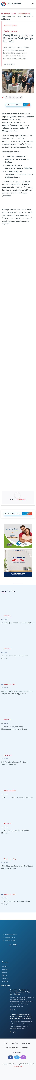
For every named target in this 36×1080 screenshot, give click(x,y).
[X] (17, 1057)
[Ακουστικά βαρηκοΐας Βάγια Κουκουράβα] (18, 536)
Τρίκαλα (4, 966)
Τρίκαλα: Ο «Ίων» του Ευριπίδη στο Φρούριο (17, 798)
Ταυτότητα (24, 1047)
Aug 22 (13, 1009)
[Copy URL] (21, 97)
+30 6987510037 (10, 937)
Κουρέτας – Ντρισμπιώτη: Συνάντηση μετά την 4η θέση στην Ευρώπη (20, 992)
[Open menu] (32, 4)
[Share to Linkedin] (13, 97)
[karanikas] (18, 562)
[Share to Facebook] (6, 97)
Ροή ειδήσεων (15, 1043)
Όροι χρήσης (26, 1043)
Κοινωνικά (7, 616)
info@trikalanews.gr (11, 934)
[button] (18, 239)
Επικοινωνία (17, 1052)
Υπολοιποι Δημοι (10, 31)
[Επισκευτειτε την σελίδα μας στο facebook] (10, 1057)
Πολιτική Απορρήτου (12, 1047)
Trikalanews (21, 499)
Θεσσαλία (5, 969)
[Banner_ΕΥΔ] (18, 203)
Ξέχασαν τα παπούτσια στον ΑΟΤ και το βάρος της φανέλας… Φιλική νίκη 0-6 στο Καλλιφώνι (21, 1016)
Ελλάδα (4, 972)
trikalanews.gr (18, 1066)
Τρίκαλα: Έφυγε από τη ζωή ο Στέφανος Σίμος (17, 623)
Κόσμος (4, 975)
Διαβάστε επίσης (24, 14)
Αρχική (6, 1043)
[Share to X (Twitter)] (9, 97)
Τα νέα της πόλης (10, 684)
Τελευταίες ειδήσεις (8, 14)
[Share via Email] (17, 97)
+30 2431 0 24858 (10, 940)
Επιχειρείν (5, 981)
